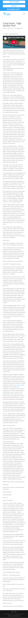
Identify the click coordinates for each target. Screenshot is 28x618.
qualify (11, 98)
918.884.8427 (13, 9)
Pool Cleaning (14, 2)
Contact (14, 6)
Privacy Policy (16, 616)
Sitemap (10, 616)
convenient (12, 392)
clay (5, 28)
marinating (17, 385)
